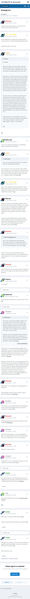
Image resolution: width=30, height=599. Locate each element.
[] (8, 21)
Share (7, 582)
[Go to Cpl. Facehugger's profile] (2, 35)
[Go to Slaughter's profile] (2, 312)
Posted (11, 23)
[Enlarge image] (2, 133)
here (18, 372)
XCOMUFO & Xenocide (10, 2)
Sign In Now (15, 574)
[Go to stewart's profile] (2, 22)
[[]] (8, 198)
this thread (15, 394)
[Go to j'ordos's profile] (2, 53)
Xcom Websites (14, 15)
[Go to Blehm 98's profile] (2, 140)
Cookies (15, 593)
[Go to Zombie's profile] (2, 474)
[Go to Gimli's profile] (2, 494)
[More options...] (27, 22)
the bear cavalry (23, 498)
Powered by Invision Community (15, 596)
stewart (4, 14)
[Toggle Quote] (3, 58)
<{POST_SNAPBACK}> (22, 343)
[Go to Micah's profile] (2, 199)
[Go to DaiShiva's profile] (2, 280)
